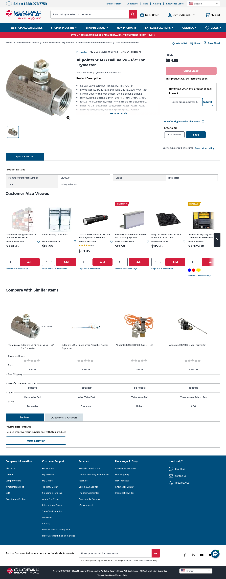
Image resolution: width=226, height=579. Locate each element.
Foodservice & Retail (28, 42)
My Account (48, 474)
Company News (13, 480)
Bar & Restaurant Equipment (58, 42)
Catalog (157, 3)
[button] (203, 3)
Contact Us (132, 3)
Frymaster (81, 52)
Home (9, 42)
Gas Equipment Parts (127, 42)
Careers (9, 474)
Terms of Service (145, 560)
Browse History (114, 3)
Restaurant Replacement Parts (95, 42)
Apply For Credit (50, 499)
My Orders (47, 480)
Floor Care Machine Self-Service (58, 536)
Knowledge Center (175, 3)
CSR (8, 493)
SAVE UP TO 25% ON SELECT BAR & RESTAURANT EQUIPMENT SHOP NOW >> (113, 35)
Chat (145, 3)
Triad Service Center (89, 493)
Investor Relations (15, 487)
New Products (122, 480)
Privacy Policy (129, 560)
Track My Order (50, 487)
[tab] (25, 157)
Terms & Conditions (106, 575)
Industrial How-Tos (124, 493)
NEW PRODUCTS (126, 28)
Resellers (83, 480)
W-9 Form (47, 517)
